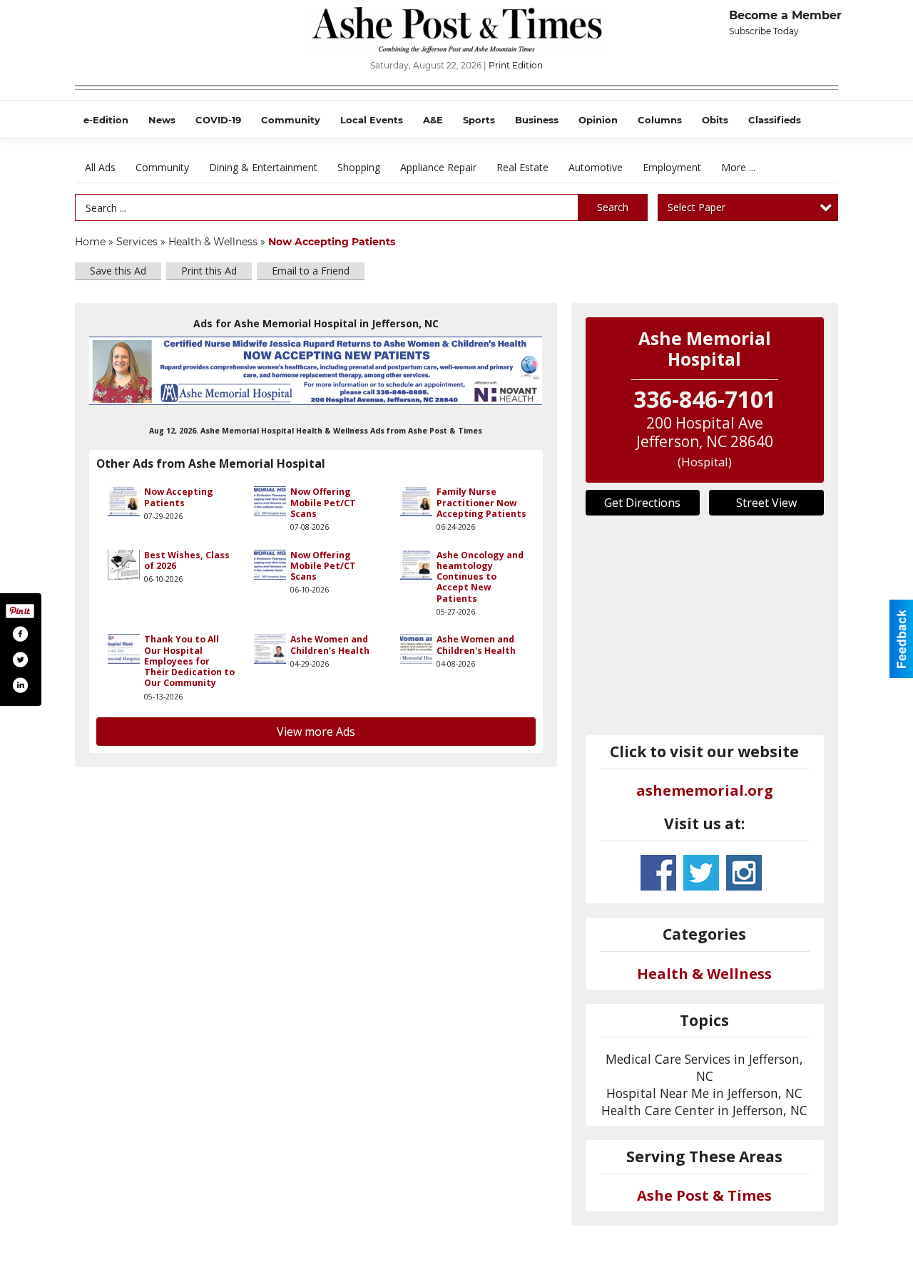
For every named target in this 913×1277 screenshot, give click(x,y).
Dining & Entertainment (263, 167)
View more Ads (316, 731)
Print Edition (516, 65)
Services (137, 241)
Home (90, 241)
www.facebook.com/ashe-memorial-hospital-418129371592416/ (658, 873)
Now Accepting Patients (178, 497)
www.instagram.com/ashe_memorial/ (744, 873)
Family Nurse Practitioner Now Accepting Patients (481, 503)
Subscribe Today (764, 31)
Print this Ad (209, 270)
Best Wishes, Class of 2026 (187, 560)
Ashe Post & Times (704, 1195)
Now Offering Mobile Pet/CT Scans (323, 503)
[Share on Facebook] (20, 634)
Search (612, 207)
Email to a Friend (311, 270)
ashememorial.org (704, 790)
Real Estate (522, 167)
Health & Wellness (212, 241)
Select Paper (696, 207)
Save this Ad (118, 270)
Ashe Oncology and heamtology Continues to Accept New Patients (480, 577)
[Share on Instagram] (20, 685)
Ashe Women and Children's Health (329, 644)
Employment (672, 167)
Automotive (595, 167)
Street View (766, 503)
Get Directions (642, 503)
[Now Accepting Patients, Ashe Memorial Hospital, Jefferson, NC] (316, 370)
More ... (738, 167)
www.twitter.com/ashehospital (701, 873)
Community (162, 167)
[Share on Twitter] (20, 660)
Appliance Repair (438, 167)
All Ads (100, 167)
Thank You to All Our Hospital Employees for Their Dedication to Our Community (189, 661)
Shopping (358, 167)
